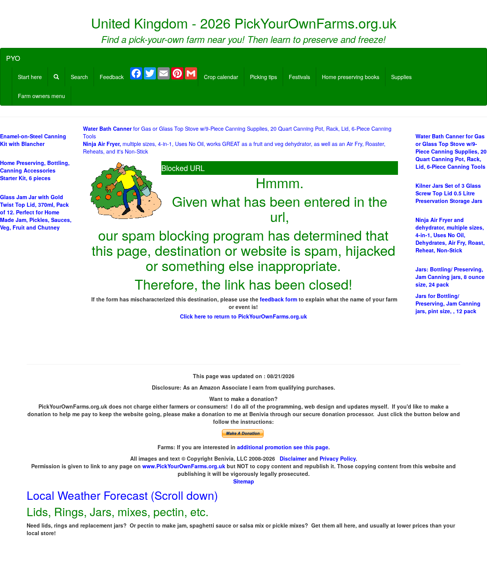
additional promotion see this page (282, 447)
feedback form (278, 299)
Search (79, 77)
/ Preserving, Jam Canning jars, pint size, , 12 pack (448, 303)
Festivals (299, 77)
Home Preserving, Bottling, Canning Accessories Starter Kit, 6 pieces (35, 170)
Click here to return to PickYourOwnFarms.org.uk (243, 316)
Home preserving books (350, 77)
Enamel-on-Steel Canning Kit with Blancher (33, 139)
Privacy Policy (338, 458)
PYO (13, 58)
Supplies (401, 77)
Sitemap (243, 481)
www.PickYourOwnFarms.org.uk (183, 466)
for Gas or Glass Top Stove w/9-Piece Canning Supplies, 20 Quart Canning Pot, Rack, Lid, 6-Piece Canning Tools (451, 151)
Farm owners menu (41, 96)
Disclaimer (293, 458)
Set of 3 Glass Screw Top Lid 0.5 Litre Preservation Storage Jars (448, 193)
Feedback (112, 77)
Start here (30, 77)
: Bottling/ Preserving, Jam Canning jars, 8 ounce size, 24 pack (450, 276)
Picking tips (263, 77)
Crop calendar (221, 77)
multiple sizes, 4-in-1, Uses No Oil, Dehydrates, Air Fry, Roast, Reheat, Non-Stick (450, 235)
